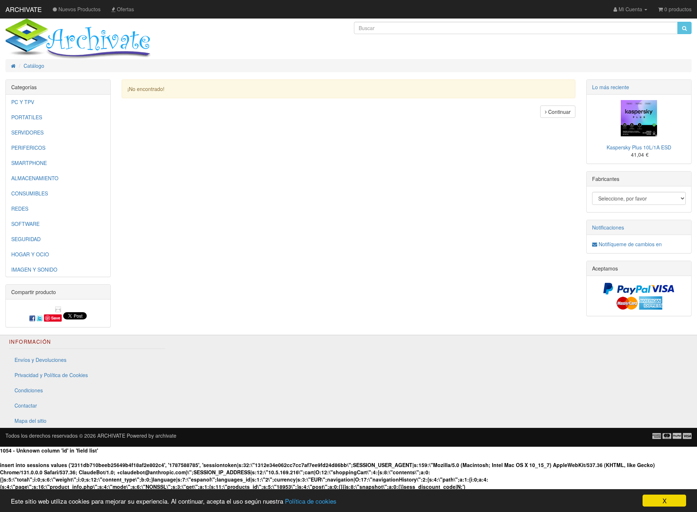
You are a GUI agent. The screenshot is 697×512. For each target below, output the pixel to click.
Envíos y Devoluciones (40, 359)
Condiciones (29, 390)
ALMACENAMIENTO (34, 178)
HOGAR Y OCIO (30, 254)
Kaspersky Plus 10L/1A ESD (639, 147)
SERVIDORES (27, 132)
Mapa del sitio (30, 420)
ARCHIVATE (23, 9)
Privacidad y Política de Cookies (51, 375)
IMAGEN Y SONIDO (34, 269)
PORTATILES (26, 117)
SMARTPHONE (29, 162)
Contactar (26, 405)
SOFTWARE (25, 223)
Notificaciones (608, 227)
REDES (19, 208)
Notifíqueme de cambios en (629, 244)
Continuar (559, 111)
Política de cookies (311, 500)
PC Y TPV (22, 102)
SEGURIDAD (26, 239)
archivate (165, 435)
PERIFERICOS (28, 147)
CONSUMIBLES (29, 193)
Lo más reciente (610, 87)
